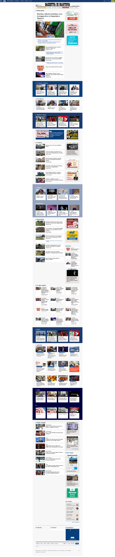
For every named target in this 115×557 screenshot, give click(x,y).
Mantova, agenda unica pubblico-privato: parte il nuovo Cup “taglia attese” (63, 93)
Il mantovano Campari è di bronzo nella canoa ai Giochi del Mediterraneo (40, 339)
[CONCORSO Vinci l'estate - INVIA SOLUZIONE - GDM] (72, 16)
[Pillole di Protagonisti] (72, 437)
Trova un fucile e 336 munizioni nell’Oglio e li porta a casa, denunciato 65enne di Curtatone (54, 229)
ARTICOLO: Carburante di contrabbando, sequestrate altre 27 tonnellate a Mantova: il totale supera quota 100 (49, 42)
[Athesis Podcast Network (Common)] (72, 493)
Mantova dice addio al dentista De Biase (54, 66)
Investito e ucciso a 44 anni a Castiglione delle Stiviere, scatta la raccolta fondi (54, 58)
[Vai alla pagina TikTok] (69, 543)
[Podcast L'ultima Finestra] (72, 134)
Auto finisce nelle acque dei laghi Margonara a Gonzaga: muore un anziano (54, 252)
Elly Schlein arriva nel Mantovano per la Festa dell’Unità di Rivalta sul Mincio (73, 109)
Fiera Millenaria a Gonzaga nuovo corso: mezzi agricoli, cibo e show (62, 109)
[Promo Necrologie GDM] (72, 163)
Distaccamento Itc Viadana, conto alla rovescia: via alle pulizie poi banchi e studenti (53, 159)
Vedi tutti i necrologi (75, 522)
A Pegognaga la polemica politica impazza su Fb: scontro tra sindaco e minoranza (73, 93)
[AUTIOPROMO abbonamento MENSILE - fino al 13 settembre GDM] (72, 40)
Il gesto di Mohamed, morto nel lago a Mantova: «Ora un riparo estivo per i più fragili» (40, 108)
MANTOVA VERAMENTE (63, 414)
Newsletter (17, 0)
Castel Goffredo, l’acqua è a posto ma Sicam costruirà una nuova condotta (53, 173)
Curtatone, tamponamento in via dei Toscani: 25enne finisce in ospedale (53, 245)
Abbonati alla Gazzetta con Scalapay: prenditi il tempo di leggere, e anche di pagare (56, 134)
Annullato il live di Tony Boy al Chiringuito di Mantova (52, 213)
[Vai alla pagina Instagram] (107, 1)
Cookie (45, 543)
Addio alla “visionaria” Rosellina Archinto (51, 108)
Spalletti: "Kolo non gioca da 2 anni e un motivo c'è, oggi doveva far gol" (54, 426)
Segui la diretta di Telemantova (73, 415)
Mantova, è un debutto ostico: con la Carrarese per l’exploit (74, 124)
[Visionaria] (72, 269)
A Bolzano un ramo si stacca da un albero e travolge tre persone (40, 398)
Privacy (41, 543)
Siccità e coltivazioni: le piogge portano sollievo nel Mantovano (40, 92)
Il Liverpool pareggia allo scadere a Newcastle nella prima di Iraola (53, 472)
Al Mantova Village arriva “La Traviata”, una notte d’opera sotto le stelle (63, 214)
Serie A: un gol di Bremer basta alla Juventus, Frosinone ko (53, 459)
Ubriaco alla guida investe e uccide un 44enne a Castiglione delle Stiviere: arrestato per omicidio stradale (75, 256)
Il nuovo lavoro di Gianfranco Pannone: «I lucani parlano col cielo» (63, 197)
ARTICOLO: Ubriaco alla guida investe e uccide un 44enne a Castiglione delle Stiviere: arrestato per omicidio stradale (54, 63)
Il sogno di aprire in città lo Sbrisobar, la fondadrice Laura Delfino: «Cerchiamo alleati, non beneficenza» (52, 93)
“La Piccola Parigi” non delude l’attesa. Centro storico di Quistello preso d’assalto (54, 152)
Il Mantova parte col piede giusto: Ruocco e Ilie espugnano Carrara (63, 124)
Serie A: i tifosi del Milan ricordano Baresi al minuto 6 (54, 433)
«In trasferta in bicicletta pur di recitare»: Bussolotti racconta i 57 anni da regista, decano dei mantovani (45, 290)
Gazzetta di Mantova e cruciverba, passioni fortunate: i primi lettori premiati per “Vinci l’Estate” (72, 152)
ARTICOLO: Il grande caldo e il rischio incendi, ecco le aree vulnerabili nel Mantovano (54, 53)
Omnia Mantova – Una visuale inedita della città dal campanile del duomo (72, 484)
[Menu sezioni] (1, 1)
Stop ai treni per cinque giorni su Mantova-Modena (52, 259)
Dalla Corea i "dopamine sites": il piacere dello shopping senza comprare (40, 370)
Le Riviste (53, 527)
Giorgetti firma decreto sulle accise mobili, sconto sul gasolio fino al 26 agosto (54, 446)
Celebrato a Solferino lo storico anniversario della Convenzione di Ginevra (54, 179)
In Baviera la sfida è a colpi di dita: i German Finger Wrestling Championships (52, 398)
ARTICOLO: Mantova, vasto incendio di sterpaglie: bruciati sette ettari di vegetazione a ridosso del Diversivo (54, 52)
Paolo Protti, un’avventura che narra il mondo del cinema (72, 432)
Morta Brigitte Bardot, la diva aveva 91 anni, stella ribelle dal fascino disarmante (74, 369)
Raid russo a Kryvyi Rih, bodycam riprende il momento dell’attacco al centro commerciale (73, 399)
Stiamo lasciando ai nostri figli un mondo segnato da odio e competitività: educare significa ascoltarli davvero (72, 279)
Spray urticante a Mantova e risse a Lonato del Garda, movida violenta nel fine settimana (54, 74)
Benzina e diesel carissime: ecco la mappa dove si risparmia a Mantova (49, 16)
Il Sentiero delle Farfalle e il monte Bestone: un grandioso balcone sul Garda (74, 355)
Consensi (48, 543)
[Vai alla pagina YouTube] (104, 1)
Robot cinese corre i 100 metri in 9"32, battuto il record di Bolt (40, 355)
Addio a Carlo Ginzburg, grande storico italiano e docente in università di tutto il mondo (63, 370)
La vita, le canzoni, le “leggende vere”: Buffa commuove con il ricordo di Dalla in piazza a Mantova (40, 213)
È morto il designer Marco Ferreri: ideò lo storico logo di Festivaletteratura (74, 197)
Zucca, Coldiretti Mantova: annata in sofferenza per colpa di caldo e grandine (51, 384)
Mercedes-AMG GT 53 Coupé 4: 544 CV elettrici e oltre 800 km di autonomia (52, 356)
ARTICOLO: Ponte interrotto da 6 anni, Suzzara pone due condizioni (54, 241)
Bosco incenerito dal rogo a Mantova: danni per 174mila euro (53, 47)
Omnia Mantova (69, 481)
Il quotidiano (69, 527)
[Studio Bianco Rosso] (72, 223)
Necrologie (26, 0)
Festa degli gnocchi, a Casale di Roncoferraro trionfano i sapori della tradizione (63, 384)
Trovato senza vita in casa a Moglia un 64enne (53, 146)
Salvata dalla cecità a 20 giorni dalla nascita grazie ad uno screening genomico (52, 369)
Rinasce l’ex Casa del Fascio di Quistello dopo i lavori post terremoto (60, 310)
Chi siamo (56, 543)
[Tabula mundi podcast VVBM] (72, 175)
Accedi (30, 0)
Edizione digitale (10, 0)
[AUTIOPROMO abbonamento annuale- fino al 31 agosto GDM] (72, 28)
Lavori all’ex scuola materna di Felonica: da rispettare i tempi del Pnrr (54, 166)
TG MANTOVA (38, 414)
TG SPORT (49, 414)
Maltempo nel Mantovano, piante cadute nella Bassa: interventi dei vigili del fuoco (54, 222)
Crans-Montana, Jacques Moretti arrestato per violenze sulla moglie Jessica (54, 466)
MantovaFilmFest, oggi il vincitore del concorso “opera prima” (52, 197)
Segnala (22, 0)
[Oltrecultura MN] (72, 423)
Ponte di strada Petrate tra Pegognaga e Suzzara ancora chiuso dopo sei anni (54, 236)
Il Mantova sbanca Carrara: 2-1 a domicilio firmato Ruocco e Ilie (52, 124)
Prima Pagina (69, 453)
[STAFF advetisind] (72, 235)
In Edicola (39, 527)
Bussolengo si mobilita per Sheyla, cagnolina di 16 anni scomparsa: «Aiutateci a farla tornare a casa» (40, 384)
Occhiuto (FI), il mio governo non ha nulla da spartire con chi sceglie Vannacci (54, 440)
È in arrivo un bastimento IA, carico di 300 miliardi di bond (63, 355)
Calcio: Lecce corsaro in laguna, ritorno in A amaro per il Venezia (54, 453)
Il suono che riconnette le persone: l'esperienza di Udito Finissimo (72, 446)
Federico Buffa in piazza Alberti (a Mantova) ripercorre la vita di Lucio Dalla (73, 213)
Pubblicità (37, 543)
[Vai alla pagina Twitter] (108, 1)
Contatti (52, 543)
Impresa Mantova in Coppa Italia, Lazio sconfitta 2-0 (73, 384)
